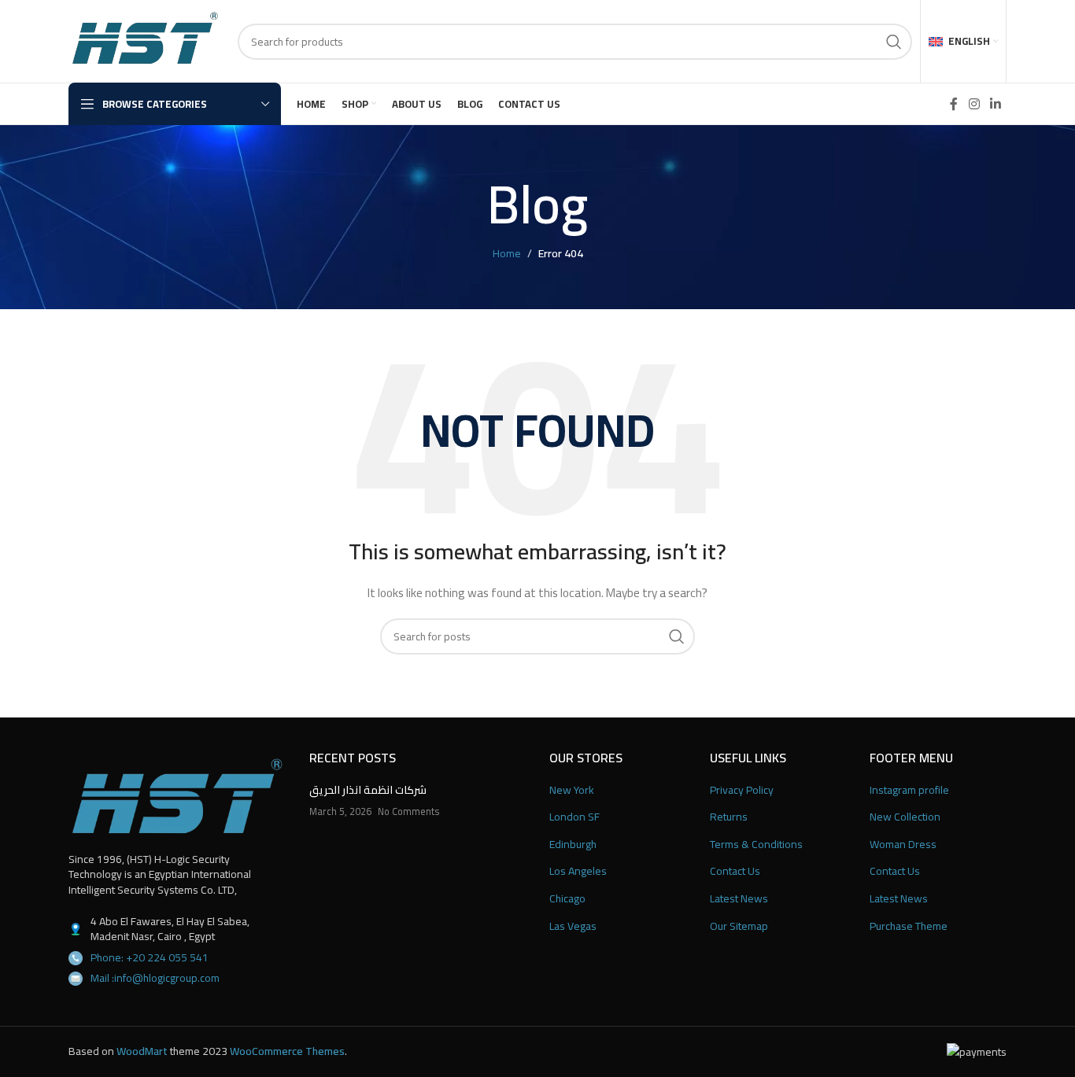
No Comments (409, 811)
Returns (729, 817)
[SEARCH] (894, 42)
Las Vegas (573, 927)
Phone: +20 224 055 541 (150, 957)
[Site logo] (145, 40)
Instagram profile (909, 791)
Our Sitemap (739, 927)
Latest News (739, 899)
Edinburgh (573, 845)
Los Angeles (578, 872)
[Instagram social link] (973, 104)
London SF (574, 817)
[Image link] (177, 795)
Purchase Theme (909, 927)
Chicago (567, 899)
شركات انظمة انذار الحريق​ (368, 790)
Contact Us (735, 872)
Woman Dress (903, 845)
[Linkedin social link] (996, 104)
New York (571, 791)
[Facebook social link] (953, 104)
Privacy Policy (742, 791)
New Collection (905, 817)
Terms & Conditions (756, 845)
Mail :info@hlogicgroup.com (155, 978)
